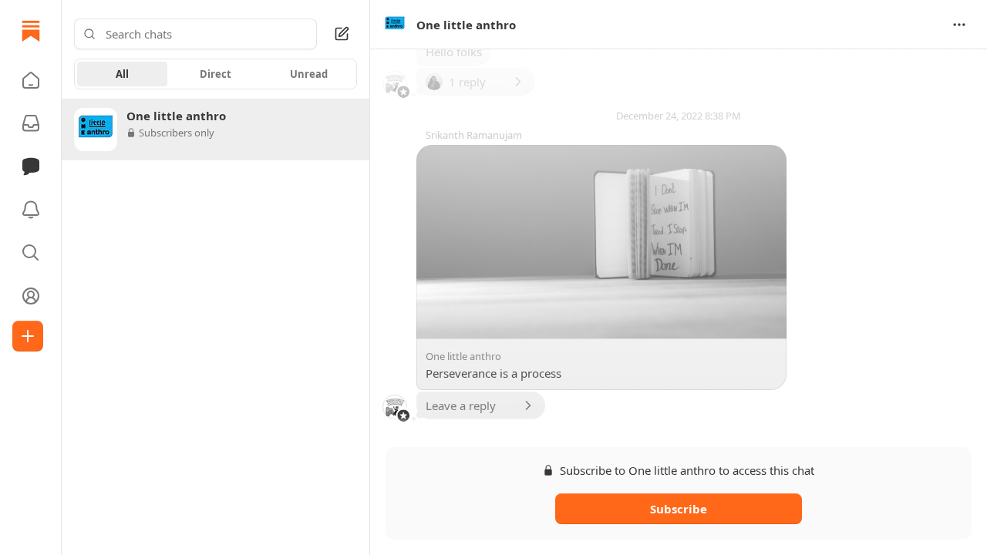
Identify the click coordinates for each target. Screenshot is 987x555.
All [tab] (122, 74)
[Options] (959, 24)
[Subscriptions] (30, 123)
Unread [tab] (309, 74)
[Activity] (30, 209)
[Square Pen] (341, 33)
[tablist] (215, 74)
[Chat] (30, 166)
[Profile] (30, 296)
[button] (30, 80)
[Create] (27, 336)
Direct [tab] (215, 74)
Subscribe (678, 508)
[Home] (30, 30)
